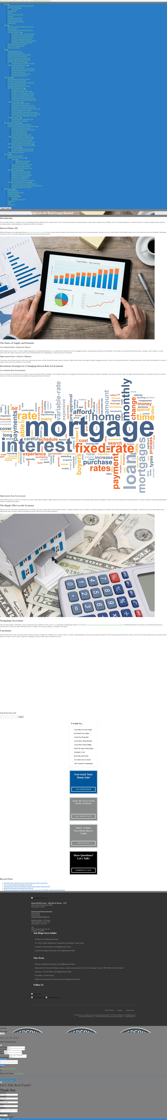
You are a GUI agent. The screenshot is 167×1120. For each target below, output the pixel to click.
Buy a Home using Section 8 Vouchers (23, 130)
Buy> (5, 25)
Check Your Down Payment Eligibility (19, 124)
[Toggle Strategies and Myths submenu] (21, 147)
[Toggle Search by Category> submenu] (21, 32)
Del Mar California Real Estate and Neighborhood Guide (55, 964)
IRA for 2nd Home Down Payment (22, 150)
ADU (9, 203)
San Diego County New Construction (23, 34)
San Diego (15, 198)
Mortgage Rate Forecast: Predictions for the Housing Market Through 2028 (27, 886)
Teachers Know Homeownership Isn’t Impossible (27, 185)
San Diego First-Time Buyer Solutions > (20, 143)
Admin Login (130, 1010)
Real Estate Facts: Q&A (15, 18)
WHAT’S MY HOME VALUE (17, 56)
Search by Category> (14, 32)
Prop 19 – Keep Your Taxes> (17, 61)
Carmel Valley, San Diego (19, 89)
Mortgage (7, 154)
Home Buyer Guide (14, 48)
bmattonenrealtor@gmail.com (40, 917)
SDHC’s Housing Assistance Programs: (24, 145)
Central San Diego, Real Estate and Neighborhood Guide (55, 951)
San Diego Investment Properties (22, 39)
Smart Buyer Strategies (15, 170)
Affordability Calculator (22, 161)
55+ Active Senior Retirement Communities (21, 82)
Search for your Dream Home (17, 81)
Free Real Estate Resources (16, 21)
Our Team (15, 9)
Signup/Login (12, 11)
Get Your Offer (83, 789)
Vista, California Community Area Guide (24, 116)
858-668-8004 (35, 915)
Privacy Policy (109, 1010)
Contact (10, 13)
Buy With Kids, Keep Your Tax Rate (23, 149)
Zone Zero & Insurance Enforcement (19, 58)
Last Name (3, 1049)
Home (6, 4)
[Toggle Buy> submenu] (8, 25)
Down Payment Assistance (12, 123)
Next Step (3, 1059)
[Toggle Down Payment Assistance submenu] (21, 123)
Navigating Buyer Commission (21, 171)
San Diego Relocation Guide (16, 84)
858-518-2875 (35, 913)
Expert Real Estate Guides (16, 192)
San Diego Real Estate (18, 199)
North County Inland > (15, 102)
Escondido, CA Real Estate (44, 975)
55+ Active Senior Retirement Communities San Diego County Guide (59, 943)
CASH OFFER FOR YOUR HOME (19, 55)
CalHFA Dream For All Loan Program (23, 142)
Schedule (10, 16)
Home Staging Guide (18, 67)
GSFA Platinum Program (19, 133)
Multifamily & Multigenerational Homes (24, 41)
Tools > (14, 159)
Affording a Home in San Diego (21, 187)
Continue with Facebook (7, 1068)
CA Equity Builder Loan (19, 131)
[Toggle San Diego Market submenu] (19, 196)
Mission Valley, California (19, 121)
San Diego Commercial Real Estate (22, 35)
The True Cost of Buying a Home (22, 164)
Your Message (4, 1057)
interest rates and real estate (35, 232)
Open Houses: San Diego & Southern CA (20, 30)
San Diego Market (13, 196)
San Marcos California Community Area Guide (26, 114)
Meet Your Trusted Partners (16, 46)
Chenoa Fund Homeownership (21, 128)
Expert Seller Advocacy (15, 51)
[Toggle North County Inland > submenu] (22, 102)
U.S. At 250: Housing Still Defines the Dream (18, 885)
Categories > (11, 201)
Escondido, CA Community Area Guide (24, 107)
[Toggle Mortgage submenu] (10, 154)
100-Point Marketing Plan (15, 53)
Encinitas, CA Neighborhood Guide (23, 95)
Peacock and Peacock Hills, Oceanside (23, 98)
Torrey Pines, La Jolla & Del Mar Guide (24, 100)
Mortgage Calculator (21, 163)
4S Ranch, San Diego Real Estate (46, 939)
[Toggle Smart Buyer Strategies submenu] (22, 170)
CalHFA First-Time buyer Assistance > (19, 136)
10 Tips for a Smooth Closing (21, 166)
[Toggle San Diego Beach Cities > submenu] (24, 88)
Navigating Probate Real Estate (21, 74)
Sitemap (119, 1010)
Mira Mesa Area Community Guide (22, 119)
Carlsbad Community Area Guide (22, 91)
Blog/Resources (9, 189)
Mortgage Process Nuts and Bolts (22, 175)
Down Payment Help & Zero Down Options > (22, 126)
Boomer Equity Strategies (19, 75)
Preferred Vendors (13, 194)
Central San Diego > (14, 117)
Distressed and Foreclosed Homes (22, 42)
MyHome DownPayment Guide (21, 135)
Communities (8, 77)
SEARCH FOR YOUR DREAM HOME (20, 6)
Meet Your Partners (13, 7)
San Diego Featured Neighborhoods (19, 86)
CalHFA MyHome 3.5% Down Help (23, 138)
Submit (2, 1065)
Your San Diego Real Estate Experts (19, 79)
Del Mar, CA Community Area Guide (23, 93)
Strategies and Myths (14, 147)
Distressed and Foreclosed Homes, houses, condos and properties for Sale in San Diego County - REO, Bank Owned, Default (79, 968)
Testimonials (11, 23)
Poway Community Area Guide (21, 110)
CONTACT (11, 204)
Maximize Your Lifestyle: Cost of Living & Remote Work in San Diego (25, 883)
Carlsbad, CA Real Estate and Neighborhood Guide (53, 947)
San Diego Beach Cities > (16, 88)
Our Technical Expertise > (16, 14)
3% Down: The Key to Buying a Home (24, 184)
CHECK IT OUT (83, 843)
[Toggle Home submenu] (8, 4)
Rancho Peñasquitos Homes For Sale (23, 105)
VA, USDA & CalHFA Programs (22, 140)
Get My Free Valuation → (8, 1080)
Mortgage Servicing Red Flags (21, 173)
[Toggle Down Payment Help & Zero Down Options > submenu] (37, 126)
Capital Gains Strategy (18, 72)
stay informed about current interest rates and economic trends (105, 625)
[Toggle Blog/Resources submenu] (14, 189)
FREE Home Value (83, 816)
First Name (3, 1047)
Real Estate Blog (13, 191)
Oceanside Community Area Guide (22, 96)
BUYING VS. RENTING (20, 178)
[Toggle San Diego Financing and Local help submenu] (31, 182)
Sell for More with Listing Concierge (23, 70)
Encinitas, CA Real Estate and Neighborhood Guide (53, 972)
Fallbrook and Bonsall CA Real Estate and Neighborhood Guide (57, 979)
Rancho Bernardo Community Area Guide (24, 112)
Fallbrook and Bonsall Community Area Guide (26, 109)
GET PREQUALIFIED (15, 156)
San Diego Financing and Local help (19, 182)
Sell (5, 49)
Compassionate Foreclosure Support (19, 60)
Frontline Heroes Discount (16, 152)
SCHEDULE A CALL (83, 870)
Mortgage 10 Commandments (21, 177)
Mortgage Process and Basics (17, 157)
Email (2, 1051)
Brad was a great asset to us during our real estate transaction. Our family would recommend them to (34, 890)
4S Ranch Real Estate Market (21, 103)
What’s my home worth (15, 20)
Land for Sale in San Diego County (22, 37)
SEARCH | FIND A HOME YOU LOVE (21, 27)
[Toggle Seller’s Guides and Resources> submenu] (28, 65)
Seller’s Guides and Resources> (17, 65)
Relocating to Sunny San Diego (17, 44)
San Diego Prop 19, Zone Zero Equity (23, 63)
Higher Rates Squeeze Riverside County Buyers (18, 888)
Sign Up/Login (12, 28)
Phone (2, 1053)
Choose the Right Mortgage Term (22, 168)
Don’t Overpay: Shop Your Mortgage (23, 180)
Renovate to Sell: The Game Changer (23, 68)
